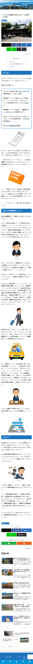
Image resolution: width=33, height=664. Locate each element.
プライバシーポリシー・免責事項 (24, 658)
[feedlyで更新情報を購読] (8, 543)
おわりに (12, 66)
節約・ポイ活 (6, 523)
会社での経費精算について (17, 64)
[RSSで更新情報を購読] (24, 543)
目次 (14, 58)
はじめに (12, 61)
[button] (22, 49)
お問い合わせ (8, 657)
